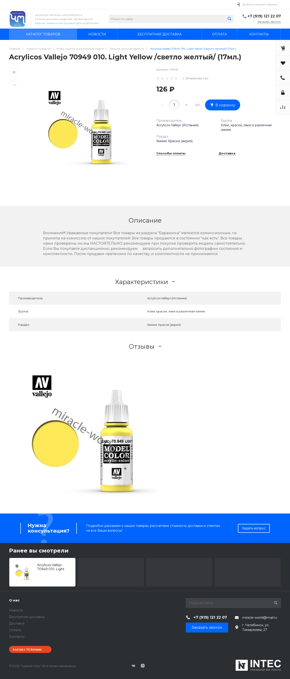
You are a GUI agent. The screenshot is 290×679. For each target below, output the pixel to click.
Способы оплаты (170, 153)
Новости (16, 610)
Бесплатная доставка (26, 617)
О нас (14, 600)
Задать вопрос (254, 528)
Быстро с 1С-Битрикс (27, 649)
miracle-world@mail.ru (259, 618)
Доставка (227, 153)
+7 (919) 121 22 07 (264, 16)
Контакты (16, 637)
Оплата (15, 630)
